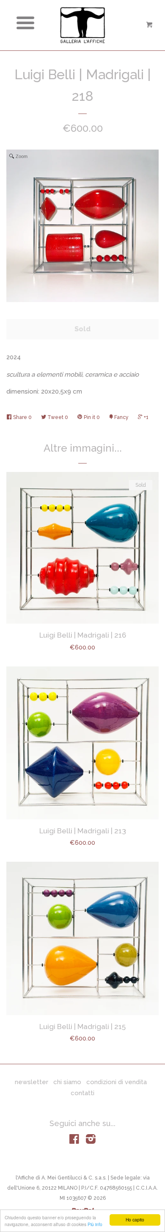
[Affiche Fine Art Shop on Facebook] (74, 1141)
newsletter (31, 1082)
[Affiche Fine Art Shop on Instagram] (90, 1141)
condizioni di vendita (116, 1082)
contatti (82, 1093)
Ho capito (135, 1219)
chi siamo (67, 1082)
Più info (95, 1224)
